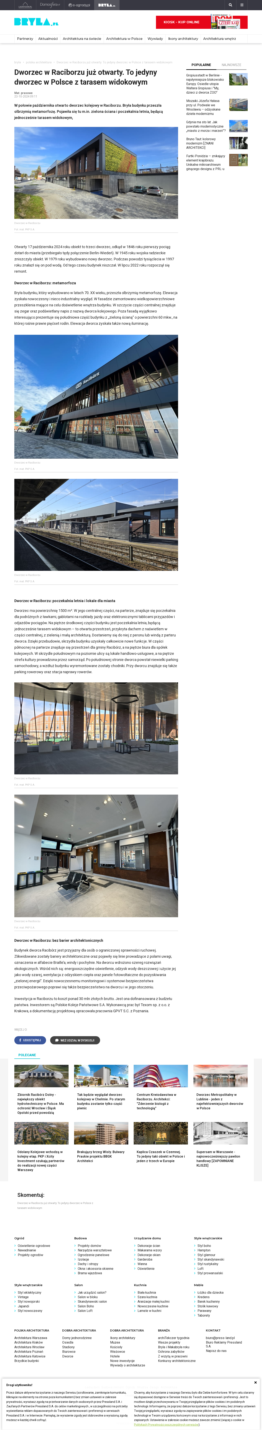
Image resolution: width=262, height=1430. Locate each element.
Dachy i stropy (88, 1264)
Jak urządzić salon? (92, 1293)
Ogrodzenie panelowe (93, 1255)
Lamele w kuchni (149, 1311)
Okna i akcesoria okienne (95, 1269)
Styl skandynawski (211, 1259)
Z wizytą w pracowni (172, 1356)
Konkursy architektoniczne (177, 1361)
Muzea (115, 1342)
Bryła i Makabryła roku (173, 1347)
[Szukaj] (230, 5)
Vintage (23, 1297)
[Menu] (241, 5)
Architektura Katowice (29, 1356)
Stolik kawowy (208, 1306)
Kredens (204, 1297)
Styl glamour (206, 1255)
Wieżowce (117, 1352)
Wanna (142, 1264)
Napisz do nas (216, 1351)
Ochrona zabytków (171, 1352)
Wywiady (155, 39)
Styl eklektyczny (29, 1293)
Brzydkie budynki (26, 1361)
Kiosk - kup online (181, 22)
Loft (200, 1269)
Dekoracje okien (149, 1255)
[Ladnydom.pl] (25, 5)
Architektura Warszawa (30, 1338)
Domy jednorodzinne (77, 1338)
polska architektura (39, 62)
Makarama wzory (150, 1250)
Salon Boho (86, 1306)
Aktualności (48, 39)
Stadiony (68, 1347)
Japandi (23, 1306)
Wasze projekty (169, 1342)
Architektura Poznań (28, 1352)
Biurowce (69, 1352)
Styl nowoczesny (30, 1311)
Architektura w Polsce (124, 39)
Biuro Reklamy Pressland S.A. (224, 1344)
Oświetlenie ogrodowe (34, 1246)
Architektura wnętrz (219, 39)
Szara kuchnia (147, 1297)
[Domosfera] (50, 5)
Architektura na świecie (82, 39)
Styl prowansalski (210, 1273)
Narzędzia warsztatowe (95, 1250)
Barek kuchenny (209, 1301)
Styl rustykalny (208, 1264)
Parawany (204, 1311)
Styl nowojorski (29, 1301)
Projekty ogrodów (30, 1255)
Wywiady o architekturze (127, 1365)
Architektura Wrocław (29, 1347)
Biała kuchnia (147, 1293)
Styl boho (204, 1246)
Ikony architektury (183, 39)
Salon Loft (85, 1311)
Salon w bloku (88, 1297)
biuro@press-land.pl (220, 1338)
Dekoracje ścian (149, 1246)
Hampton (204, 1250)
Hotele (115, 1356)
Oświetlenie (146, 1269)
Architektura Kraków (28, 1342)
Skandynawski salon (92, 1301)
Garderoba (145, 1259)
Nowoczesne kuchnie (153, 1306)
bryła (17, 62)
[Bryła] (107, 5)
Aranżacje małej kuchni (153, 1301)
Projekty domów (89, 1246)
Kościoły (116, 1347)
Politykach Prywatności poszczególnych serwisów (166, 1424)
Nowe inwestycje (122, 1361)
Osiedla (67, 1342)
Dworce (67, 1356)
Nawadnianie (27, 1250)
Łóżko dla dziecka (211, 1293)
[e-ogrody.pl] (79, 5)
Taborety (204, 1315)
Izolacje (83, 1259)
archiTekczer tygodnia (173, 1338)
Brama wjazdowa (90, 1273)
